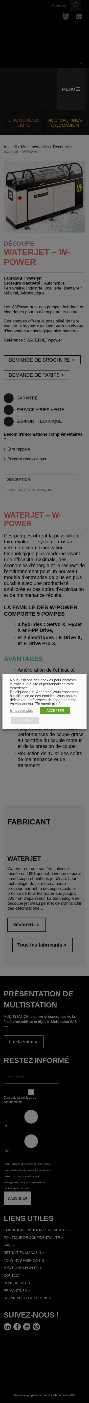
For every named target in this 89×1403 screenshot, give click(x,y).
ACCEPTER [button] (55, 711)
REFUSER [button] (25, 720)
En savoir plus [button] (21, 711)
